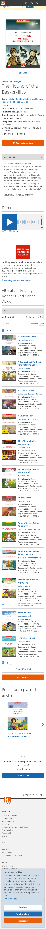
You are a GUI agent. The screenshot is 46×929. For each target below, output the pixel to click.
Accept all (23, 921)
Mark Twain (25, 368)
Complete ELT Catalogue (12, 855)
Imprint (5, 836)
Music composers (9, 821)
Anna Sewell (25, 616)
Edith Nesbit (25, 641)
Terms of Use (7, 824)
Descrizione (9, 157)
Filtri (6, 311)
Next (42, 724)
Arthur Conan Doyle (11, 81)
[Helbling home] (7, 800)
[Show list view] (7, 324)
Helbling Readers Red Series (21, 99)
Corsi (4, 846)
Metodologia (7, 852)
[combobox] (13, 6)
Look (24, 72)
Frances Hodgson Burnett (31, 394)
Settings (23, 907)
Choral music (7, 866)
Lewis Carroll (25, 447)
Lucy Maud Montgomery (30, 529)
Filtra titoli (24, 677)
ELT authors (7, 818)
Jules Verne (25, 586)
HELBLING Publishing (11, 815)
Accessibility (7, 833)
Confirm (29, 6)
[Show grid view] (4, 324)
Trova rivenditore (24, 143)
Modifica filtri (24, 669)
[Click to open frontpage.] (3, 3)
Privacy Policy (10, 898)
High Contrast (31, 794)
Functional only (23, 914)
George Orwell (26, 501)
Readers (5, 849)
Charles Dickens (27, 340)
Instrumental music (10, 869)
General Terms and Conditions (15, 827)
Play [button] (9, 222)
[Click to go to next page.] (10, 330)
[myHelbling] (31, 3)
